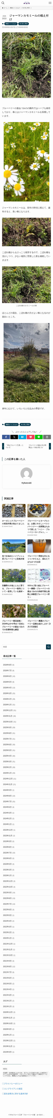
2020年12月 (9, 1012)
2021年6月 (8, 978)
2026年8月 (8, 665)
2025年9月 (9, 727)
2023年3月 (8, 870)
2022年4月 (8, 921)
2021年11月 (9, 949)
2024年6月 (8, 807)
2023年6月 (8, 858)
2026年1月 (9, 705)
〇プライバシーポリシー (12, 1084)
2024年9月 (8, 790)
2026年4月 (9, 688)
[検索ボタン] (3, 3)
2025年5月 (9, 750)
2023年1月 (8, 875)
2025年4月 (9, 756)
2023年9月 (8, 841)
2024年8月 (9, 796)
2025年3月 (9, 761)
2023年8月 (8, 847)
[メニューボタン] (50, 3)
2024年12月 (9, 779)
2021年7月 (8, 972)
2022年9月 (9, 892)
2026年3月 (9, 693)
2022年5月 (8, 915)
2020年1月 (8, 1035)
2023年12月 (9, 830)
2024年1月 (8, 824)
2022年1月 (8, 938)
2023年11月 (9, 836)
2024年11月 (9, 784)
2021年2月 (8, 1001)
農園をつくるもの (11, 23)
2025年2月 (9, 767)
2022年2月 (8, 932)
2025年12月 (9, 710)
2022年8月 (9, 898)
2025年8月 (9, 733)
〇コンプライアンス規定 (12, 1089)
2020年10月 (9, 1023)
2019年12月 (9, 1040)
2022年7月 (9, 904)
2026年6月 (9, 676)
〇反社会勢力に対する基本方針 (15, 1094)
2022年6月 (8, 909)
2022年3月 (8, 927)
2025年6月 (9, 744)
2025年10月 (9, 722)
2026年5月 (8, 682)
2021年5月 (8, 984)
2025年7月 (9, 739)
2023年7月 (9, 853)
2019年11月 (9, 1046)
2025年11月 (9, 716)
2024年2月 (8, 818)
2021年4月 (8, 989)
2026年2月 (9, 699)
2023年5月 (8, 864)
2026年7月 (8, 670)
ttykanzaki (27, 483)
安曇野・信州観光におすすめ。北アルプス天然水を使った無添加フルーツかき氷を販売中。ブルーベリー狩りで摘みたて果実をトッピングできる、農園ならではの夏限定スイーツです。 (25, 1074)
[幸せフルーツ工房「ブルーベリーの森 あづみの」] (26, 3)
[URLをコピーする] (47, 437)
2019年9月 (8, 1052)
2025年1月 (9, 773)
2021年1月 (8, 1006)
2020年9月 (8, 1029)
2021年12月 (9, 944)
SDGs (5, 1069)
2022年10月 (9, 887)
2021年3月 (8, 995)
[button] (6, 437)
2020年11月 (9, 1018)
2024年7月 (9, 801)
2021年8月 (9, 966)
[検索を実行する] (48, 646)
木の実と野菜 (23, 23)
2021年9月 (8, 961)
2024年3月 (8, 813)
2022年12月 (9, 881)
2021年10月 (9, 955)
